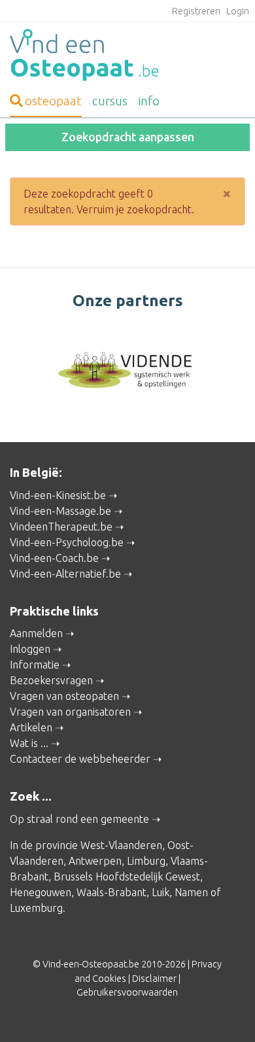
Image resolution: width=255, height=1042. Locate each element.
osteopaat (53, 101)
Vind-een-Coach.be (54, 558)
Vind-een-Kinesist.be (58, 495)
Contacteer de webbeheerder (80, 759)
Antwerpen (95, 861)
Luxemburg (36, 908)
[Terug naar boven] (226, 1013)
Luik (160, 892)
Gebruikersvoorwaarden (127, 992)
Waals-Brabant (111, 892)
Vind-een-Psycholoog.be (67, 542)
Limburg (146, 861)
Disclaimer (154, 978)
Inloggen (30, 649)
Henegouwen (40, 892)
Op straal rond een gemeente (79, 819)
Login (237, 11)
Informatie (35, 664)
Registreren (196, 11)
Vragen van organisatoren (70, 712)
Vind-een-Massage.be (60, 511)
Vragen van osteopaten (64, 696)
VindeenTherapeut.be (61, 526)
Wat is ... (29, 743)
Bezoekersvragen (51, 680)
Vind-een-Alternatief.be (65, 574)
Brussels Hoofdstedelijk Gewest (127, 876)
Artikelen (31, 727)
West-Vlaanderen (121, 845)
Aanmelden (36, 633)
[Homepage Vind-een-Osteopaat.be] (127, 55)
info (149, 101)
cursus (110, 101)
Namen (191, 892)
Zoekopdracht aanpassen (127, 137)
